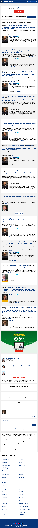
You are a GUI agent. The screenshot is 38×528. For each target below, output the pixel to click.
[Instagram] (18, 523)
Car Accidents (10, 120)
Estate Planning (11, 287)
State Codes (21, 491)
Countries (3, 514)
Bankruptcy (11, 194)
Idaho (25, 25)
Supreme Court (4, 494)
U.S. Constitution (4, 489)
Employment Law (17, 71)
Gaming (15, 120)
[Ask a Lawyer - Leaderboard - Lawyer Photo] (4, 412)
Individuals (21, 457)
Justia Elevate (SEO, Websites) (24, 509)
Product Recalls (4, 509)
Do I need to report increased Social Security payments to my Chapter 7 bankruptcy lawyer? (19, 197)
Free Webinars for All (7, 356)
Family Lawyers (4, 467)
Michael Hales (5, 409)
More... (2, 470)
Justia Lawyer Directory (23, 506)
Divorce (20, 462)
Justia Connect (6, 525)
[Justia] (8, 1)
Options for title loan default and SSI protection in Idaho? (19, 267)
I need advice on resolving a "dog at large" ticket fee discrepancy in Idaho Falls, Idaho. (17, 51)
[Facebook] (16, 523)
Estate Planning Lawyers (6, 465)
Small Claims (24, 49)
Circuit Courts (4, 495)
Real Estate (3, 482)
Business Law (18, 307)
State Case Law (22, 492)
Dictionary (21, 474)
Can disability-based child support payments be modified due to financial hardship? (19, 148)
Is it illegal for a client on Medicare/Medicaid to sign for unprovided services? (18, 75)
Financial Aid (21, 477)
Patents (2, 511)
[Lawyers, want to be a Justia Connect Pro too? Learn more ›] (18, 36)
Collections (16, 265)
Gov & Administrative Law (13, 96)
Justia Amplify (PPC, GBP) (23, 511)
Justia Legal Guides (19, 389)
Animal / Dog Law (11, 49)
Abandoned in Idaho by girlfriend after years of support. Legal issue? (18, 220)
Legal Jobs (3, 504)
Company (16, 525)
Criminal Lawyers (4, 462)
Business (3, 473)
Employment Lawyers (5, 464)
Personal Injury (26, 120)
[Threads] (19, 523)
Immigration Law (11, 241)
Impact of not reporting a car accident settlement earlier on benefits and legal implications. (19, 124)
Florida (20, 495)
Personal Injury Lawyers (5, 468)
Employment (3, 477)
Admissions (21, 476)
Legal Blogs (3, 506)
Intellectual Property (5, 479)
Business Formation (11, 307)
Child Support (20, 96)
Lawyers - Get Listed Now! (19, 428)
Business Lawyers (4, 460)
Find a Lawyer (5, 420)
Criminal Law (4, 72)
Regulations (3, 492)
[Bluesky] (21, 523)
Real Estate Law (29, 170)
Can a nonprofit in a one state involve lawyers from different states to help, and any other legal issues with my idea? (19, 311)
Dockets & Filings (4, 499)
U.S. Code (3, 491)
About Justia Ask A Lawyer (8, 394)
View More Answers (19, 213)
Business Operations (5, 476)
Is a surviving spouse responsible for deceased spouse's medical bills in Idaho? (18, 27)
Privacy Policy (30, 525)
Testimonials (21, 514)
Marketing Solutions (23, 503)
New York (21, 497)
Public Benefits (19, 25)
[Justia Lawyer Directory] (24, 523)
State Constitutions (22, 489)
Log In (31, 1)
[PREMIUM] (5, 39)
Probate (14, 25)
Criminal (20, 460)
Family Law (10, 25)
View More (14, 34)
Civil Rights (17, 170)
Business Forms (4, 508)
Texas (20, 499)
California (21, 494)
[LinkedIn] (14, 523)
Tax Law (3, 483)
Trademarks (3, 512)
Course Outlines (22, 479)
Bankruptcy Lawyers (5, 459)
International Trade (5, 480)
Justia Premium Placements (24, 508)
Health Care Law (11, 71)
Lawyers (3, 397)
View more (34, 416)
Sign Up (35, 1)
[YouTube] (15, 523)
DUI (19, 464)
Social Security (21, 145)
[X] (22, 523)
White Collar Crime (30, 71)
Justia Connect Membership (24, 504)
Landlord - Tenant (11, 170)
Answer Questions (31, 17)
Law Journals (21, 480)
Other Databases (5, 503)
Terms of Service (24, 525)
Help (20, 525)
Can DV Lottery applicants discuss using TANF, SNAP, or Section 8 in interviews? (18, 244)
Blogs (20, 482)
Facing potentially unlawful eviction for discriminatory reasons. (18, 173)
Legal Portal (12, 525)
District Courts (4, 497)
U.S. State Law (22, 488)
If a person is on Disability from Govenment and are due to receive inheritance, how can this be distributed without (19, 289)
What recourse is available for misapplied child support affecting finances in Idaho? (18, 99)
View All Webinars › (19, 377)
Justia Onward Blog (22, 512)
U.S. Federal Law (5, 488)
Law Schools (21, 473)
